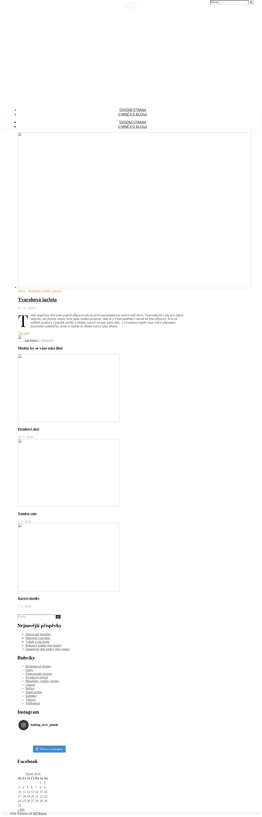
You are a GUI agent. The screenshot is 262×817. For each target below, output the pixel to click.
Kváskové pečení (37, 677)
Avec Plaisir (131, 5)
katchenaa (31, 340)
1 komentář (46, 340)
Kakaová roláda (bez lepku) (43, 645)
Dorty (21, 290)
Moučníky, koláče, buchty (44, 290)
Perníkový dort (28, 429)
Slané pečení (34, 692)
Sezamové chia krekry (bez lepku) (48, 649)
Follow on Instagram (51, 749)
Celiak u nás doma (38, 641)
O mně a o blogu (132, 114)
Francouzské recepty (39, 673)
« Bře (21, 809)
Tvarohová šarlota (37, 299)
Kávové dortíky (29, 598)
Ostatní (30, 684)
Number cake (27, 513)
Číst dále (23, 333)
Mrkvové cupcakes (38, 638)
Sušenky (31, 696)
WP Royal (39, 813)
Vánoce (31, 699)
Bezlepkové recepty (38, 666)
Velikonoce (33, 703)
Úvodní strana (132, 110)
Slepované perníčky (38, 634)
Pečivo (30, 688)
